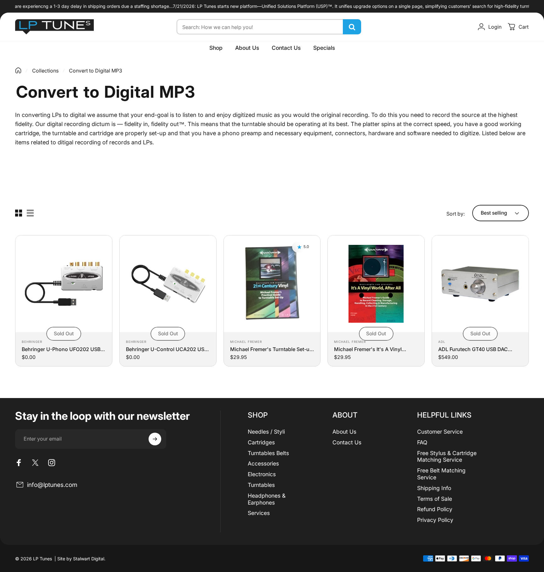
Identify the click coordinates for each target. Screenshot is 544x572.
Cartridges (261, 442)
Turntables (261, 485)
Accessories (263, 463)
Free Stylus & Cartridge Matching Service (447, 456)
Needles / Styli (266, 431)
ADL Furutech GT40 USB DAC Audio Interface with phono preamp (473, 349)
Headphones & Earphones (267, 499)
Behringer (32, 342)
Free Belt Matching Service (441, 474)
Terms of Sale (434, 498)
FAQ (422, 442)
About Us (344, 431)
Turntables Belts (268, 453)
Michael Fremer (246, 342)
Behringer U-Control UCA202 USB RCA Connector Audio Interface (166, 349)
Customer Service (440, 431)
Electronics (262, 474)
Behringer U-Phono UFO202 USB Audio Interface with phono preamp (61, 349)
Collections (45, 70)
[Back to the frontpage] (18, 70)
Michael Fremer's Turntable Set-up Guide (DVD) (271, 349)
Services (259, 513)
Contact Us (346, 442)
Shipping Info (434, 488)
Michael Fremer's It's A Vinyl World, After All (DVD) (368, 349)
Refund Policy (434, 509)
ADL (441, 342)
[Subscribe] (155, 439)
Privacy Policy (435, 520)
